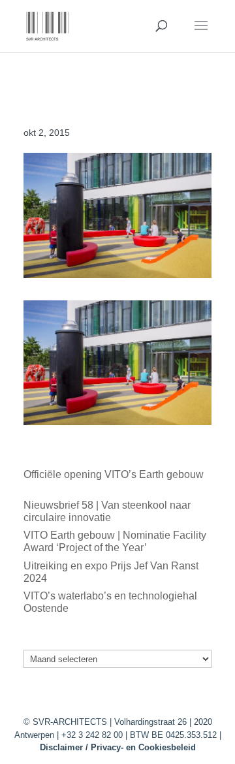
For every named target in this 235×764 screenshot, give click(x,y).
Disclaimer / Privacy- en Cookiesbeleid (118, 747)
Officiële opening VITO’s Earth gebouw (114, 474)
